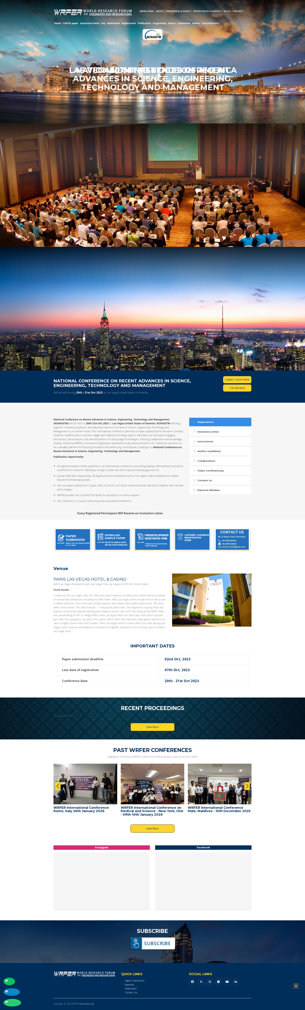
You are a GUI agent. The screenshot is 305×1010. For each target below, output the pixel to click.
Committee (183, 23)
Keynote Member (209, 490)
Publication (144, 23)
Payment (129, 984)
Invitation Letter (208, 431)
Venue (172, 23)
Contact (237, 11)
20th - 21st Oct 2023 (89, 392)
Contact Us (205, 480)
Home (57, 23)
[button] (247, 786)
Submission (113, 23)
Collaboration (206, 460)
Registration (129, 23)
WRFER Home (147, 11)
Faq (103, 23)
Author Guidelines (209, 451)
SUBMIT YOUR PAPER (237, 379)
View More (152, 727)
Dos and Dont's (210, 23)
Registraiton (206, 422)
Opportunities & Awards (207, 11)
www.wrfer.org (86, 1003)
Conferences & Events (178, 11)
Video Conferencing (210, 470)
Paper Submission (135, 980)
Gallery (196, 23)
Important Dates (89, 23)
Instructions (205, 441)
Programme (159, 23)
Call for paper (70, 23)
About (159, 11)
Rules (227, 11)
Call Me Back (237, 388)
